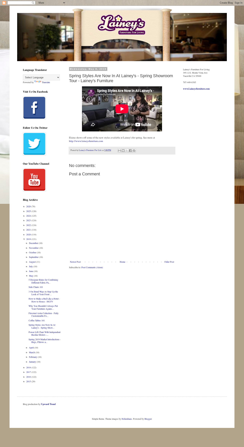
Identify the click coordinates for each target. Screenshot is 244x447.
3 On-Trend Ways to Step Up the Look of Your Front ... (43, 293)
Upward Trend (48, 404)
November (34, 247)
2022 (28, 225)
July (31, 266)
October (33, 252)
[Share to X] (127, 150)
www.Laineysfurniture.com (196, 88)
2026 (28, 206)
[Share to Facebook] (130, 150)
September (34, 256)
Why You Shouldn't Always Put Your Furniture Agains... (43, 307)
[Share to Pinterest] (134, 150)
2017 (28, 371)
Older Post (169, 261)
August (32, 261)
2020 (28, 234)
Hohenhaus (127, 418)
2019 (28, 239)
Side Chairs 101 (36, 286)
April (31, 347)
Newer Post (75, 261)
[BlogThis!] (123, 150)
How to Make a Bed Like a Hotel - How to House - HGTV (44, 300)
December (34, 243)
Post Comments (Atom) (92, 267)
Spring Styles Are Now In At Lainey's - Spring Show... (42, 326)
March (32, 352)
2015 (28, 381)
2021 (28, 229)
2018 (28, 367)
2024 (28, 215)
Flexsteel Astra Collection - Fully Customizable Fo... (44, 314)
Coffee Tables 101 (37, 320)
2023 (28, 220)
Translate (46, 82)
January (33, 361)
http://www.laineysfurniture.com (86, 141)
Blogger (148, 418)
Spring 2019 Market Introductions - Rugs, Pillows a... (45, 340)
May (31, 275)
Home (122, 261)
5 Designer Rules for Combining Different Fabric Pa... (43, 281)
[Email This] (119, 150)
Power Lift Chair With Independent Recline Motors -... (44, 333)
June (31, 271)
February (33, 356)
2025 (28, 211)
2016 (28, 376)
